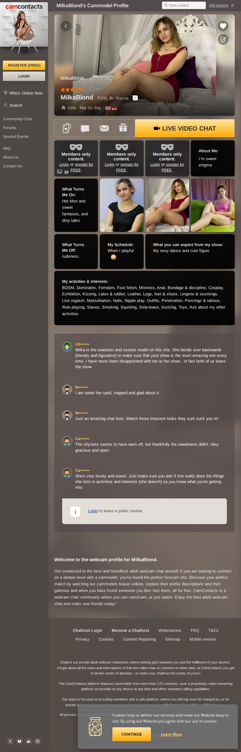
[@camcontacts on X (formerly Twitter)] (10, 741)
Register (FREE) (24, 65)
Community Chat (17, 119)
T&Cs (213, 630)
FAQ (6, 148)
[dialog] (135, 97)
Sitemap (172, 639)
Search (15, 105)
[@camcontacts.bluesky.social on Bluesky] (19, 741)
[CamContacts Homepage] (24, 31)
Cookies (106, 639)
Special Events (16, 136)
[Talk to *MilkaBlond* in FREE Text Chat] (85, 128)
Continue (131, 734)
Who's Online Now (25, 93)
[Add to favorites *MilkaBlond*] (223, 26)
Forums (9, 128)
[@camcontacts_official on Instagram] (37, 741)
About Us (11, 157)
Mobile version (203, 639)
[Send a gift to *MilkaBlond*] (123, 128)
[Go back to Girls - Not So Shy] (66, 26)
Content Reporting (139, 639)
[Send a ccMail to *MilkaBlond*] (104, 128)
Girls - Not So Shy (84, 107)
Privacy (82, 639)
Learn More (171, 734)
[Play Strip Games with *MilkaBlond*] (66, 128)
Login (24, 76)
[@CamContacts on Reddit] (28, 741)
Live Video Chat (189, 128)
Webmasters (169, 630)
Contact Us (12, 166)
